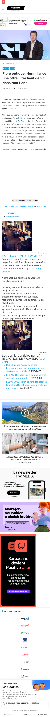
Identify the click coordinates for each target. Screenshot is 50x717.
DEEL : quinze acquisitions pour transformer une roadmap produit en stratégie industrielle (25, 368)
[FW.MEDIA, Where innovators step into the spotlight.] (15, 8)
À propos (10, 213)
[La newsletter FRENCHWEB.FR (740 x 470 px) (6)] (25, 499)
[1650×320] (25, 22)
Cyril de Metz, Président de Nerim (18, 207)
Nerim (20, 118)
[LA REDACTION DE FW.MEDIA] (17, 250)
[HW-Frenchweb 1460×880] (25, 531)
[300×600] (18, 606)
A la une (14, 63)
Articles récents (13, 216)
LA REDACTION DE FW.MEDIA (22, 256)
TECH (13, 68)
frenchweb (41, 207)
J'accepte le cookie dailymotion (25, 200)
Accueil (7, 63)
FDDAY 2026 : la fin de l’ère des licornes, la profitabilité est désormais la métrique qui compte (26, 385)
